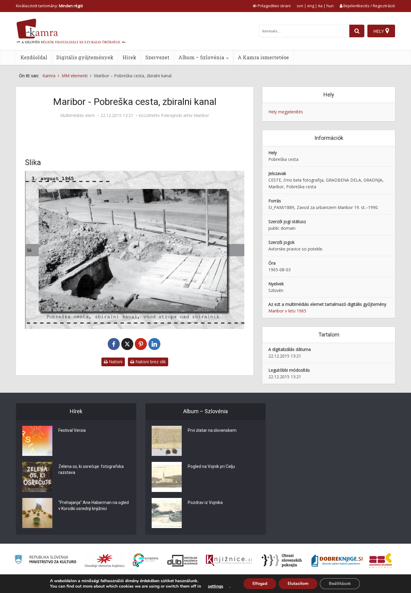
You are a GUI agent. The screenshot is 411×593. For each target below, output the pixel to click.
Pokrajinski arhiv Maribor (185, 115)
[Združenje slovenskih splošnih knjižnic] (229, 561)
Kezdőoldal (33, 57)
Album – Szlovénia (201, 57)
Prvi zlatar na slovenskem (212, 430)
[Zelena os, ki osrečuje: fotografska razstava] (37, 477)
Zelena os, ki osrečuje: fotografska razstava (91, 469)
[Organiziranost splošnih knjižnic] (105, 560)
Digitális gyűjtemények (84, 57)
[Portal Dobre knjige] (337, 561)
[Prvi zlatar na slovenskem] (167, 441)
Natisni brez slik (150, 361)
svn (300, 5)
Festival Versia (72, 430)
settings (215, 586)
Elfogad (259, 583)
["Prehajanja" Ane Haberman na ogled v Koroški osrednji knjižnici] (37, 513)
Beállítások (340, 583)
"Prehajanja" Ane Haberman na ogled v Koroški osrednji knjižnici (93, 505)
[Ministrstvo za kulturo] (45, 560)
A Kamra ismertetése (263, 57)
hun (330, 5)
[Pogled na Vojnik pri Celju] (167, 477)
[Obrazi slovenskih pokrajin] (282, 560)
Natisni (115, 361)
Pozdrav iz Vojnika (205, 502)
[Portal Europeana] (145, 560)
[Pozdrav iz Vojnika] (167, 513)
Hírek (129, 57)
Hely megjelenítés (285, 112)
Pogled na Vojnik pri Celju (211, 466)
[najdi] (356, 31)
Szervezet (157, 57)
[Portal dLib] (182, 560)
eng (310, 5)
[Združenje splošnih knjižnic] (380, 560)
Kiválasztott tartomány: (49, 5)
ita (320, 5)
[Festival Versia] (37, 441)
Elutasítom (298, 583)
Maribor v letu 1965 (287, 311)
